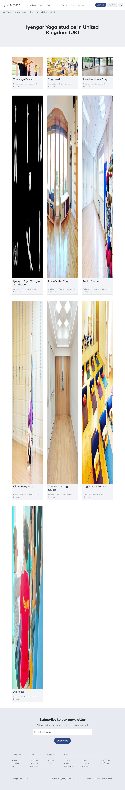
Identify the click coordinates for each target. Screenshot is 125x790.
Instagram (34, 760)
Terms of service (93, 779)
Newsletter (34, 766)
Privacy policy (107, 779)
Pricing (15, 766)
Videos (33, 5)
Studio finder (104, 760)
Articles (81, 5)
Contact (50, 760)
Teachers (16, 763)
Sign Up (100, 5)
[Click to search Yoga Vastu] (120, 5)
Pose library (87, 760)
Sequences (68, 766)
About (14, 760)
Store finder (104, 763)
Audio (42, 5)
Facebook (34, 763)
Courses (65, 5)
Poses (73, 5)
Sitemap (50, 763)
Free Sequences (53, 5)
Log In (112, 5)
